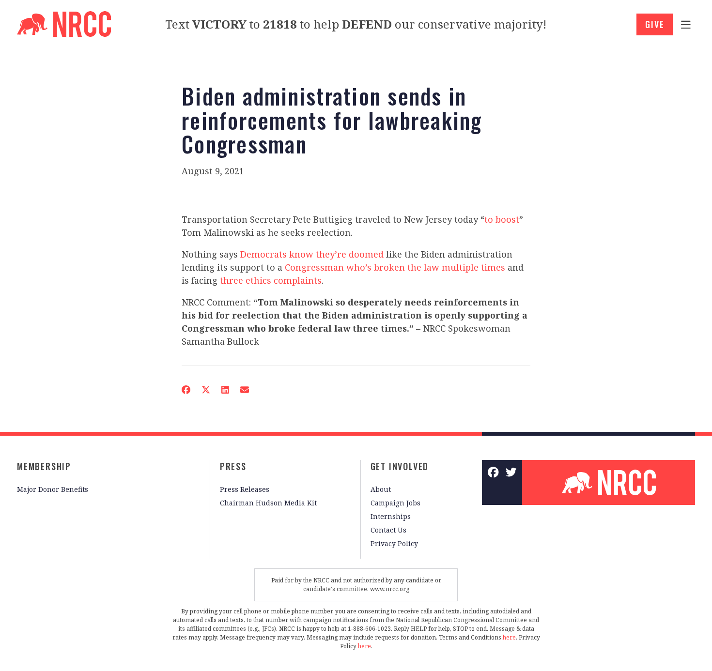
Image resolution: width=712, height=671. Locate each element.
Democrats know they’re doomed (312, 254)
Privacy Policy (394, 543)
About (381, 489)
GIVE (654, 24)
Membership (44, 466)
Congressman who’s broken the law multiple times (395, 267)
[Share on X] (206, 390)
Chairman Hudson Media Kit (268, 502)
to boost (501, 219)
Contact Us (388, 529)
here (509, 637)
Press (233, 466)
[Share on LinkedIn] (225, 390)
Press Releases (244, 489)
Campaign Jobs (395, 502)
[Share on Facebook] (186, 390)
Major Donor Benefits (52, 489)
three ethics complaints (271, 280)
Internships (391, 516)
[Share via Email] (244, 390)
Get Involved (400, 466)
